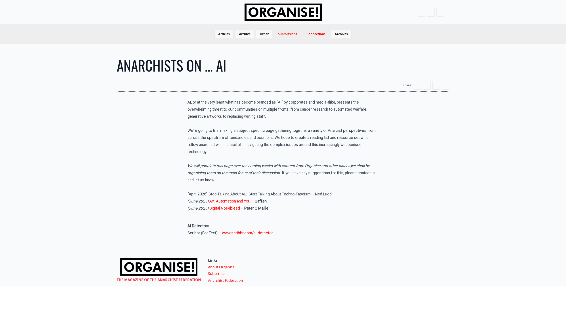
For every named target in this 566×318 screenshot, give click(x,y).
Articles (224, 34)
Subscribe (216, 273)
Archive (244, 34)
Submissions (287, 34)
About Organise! (221, 267)
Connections (315, 34)
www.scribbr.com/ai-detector (247, 233)
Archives (341, 34)
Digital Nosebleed (224, 208)
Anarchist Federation (225, 280)
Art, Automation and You (229, 201)
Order (264, 34)
